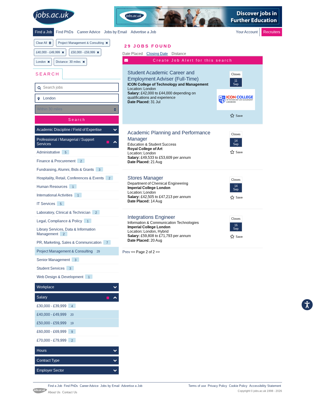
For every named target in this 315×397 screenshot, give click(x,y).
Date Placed (132, 54)
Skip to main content (18, 4)
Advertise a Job (143, 32)
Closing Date (157, 54)
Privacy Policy (217, 386)
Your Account (247, 32)
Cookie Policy (238, 386)
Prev (126, 252)
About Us (54, 392)
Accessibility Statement (265, 386)
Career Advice (88, 32)
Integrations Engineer (151, 217)
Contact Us (69, 392)
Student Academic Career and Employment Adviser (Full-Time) (163, 76)
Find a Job (43, 32)
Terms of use (197, 386)
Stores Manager (145, 178)
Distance (179, 54)
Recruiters (271, 32)
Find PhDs (64, 32)
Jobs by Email (115, 32)
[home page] (53, 17)
